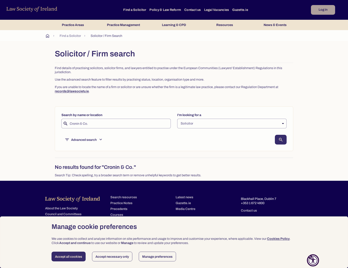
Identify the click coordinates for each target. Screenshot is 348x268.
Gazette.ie (240, 9)
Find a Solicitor (134, 9)
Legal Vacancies (216, 9)
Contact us (192, 9)
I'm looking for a (189, 115)
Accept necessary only (112, 256)
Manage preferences (157, 256)
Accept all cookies (68, 256)
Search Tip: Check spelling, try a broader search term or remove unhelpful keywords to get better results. (128, 175)
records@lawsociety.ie (72, 91)
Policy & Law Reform (165, 9)
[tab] (72, 25)
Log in (323, 9)
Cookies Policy (278, 238)
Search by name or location (82, 115)
